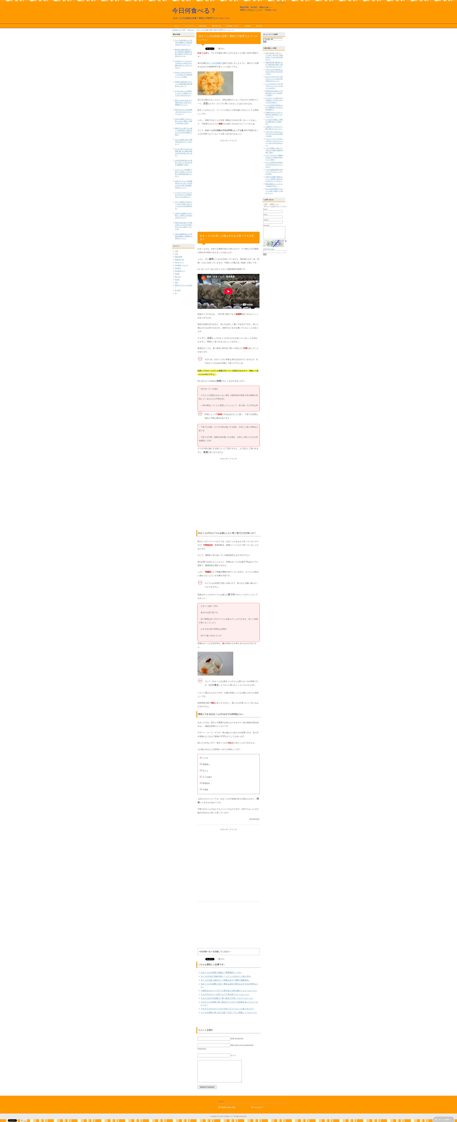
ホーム (177, 26)
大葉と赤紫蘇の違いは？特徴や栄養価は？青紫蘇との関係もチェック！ (183, 236)
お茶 (176, 254)
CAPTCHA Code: (269, 249)
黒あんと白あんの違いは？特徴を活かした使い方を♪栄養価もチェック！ (183, 103)
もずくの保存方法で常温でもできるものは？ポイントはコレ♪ (274, 165)
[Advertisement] (228, 178)
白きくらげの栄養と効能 (215, 63)
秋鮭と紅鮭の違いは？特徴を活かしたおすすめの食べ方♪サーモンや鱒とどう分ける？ (183, 226)
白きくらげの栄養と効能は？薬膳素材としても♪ (221, 973)
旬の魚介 (248, 26)
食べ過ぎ (178, 290)
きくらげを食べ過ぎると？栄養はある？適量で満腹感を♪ (225, 980)
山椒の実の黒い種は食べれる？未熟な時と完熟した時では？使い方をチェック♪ (274, 65)
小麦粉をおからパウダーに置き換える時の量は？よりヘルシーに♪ (229, 991)
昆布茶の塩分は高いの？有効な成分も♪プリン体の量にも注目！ (274, 93)
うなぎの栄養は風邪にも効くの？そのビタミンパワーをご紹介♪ (274, 172)
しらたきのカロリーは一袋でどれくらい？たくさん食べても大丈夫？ (274, 86)
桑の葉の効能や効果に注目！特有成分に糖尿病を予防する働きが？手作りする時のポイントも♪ (183, 53)
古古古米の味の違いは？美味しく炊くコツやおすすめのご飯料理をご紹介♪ (183, 163)
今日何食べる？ (194, 10)
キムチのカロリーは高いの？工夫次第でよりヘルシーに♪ (225, 994)
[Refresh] (286, 241)
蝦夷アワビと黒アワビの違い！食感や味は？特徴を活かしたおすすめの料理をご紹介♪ (183, 131)
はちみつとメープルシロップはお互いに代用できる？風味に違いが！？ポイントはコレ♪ (183, 64)
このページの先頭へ (443, 1119)
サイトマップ (189, 26)
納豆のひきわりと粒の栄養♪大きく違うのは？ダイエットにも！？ (183, 112)
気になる (259, 26)
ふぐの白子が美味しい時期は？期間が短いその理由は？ (274, 122)
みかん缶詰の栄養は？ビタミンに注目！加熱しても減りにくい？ (274, 191)
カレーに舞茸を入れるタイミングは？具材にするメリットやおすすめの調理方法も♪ (183, 205)
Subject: (266, 220)
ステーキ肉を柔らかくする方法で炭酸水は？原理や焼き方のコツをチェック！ (183, 43)
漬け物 (177, 279)
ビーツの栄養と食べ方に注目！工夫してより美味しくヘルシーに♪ (229, 1013)
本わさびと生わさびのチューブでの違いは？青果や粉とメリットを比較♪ (183, 75)
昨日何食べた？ (180, 271)
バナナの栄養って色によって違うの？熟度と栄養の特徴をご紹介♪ (274, 150)
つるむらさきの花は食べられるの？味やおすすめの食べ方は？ (274, 72)
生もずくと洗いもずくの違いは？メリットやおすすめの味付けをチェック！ (274, 79)
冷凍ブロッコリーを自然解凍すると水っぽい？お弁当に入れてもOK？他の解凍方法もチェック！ (183, 184)
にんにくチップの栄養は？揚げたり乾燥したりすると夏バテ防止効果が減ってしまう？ (183, 173)
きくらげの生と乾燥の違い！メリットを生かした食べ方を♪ (226, 976)
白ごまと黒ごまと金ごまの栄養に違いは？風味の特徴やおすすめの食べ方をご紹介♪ (183, 152)
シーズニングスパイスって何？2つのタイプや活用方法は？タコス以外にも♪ (183, 195)
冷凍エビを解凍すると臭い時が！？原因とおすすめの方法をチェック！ (183, 216)
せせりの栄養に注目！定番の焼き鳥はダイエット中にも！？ (183, 142)
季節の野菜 (202, 26)
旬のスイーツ (179, 262)
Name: (265, 209)
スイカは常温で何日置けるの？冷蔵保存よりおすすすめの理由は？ (274, 107)
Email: (265, 214)
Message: (266, 225)
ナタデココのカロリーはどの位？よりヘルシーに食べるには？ (227, 1009)
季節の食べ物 (216, 26)
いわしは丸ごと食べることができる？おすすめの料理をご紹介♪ (274, 134)
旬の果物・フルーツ (232, 26)
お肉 (176, 251)
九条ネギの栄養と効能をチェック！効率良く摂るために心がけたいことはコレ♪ (274, 179)
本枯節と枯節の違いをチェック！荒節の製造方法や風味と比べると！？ (183, 84)
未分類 (177, 274)
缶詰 (176, 282)
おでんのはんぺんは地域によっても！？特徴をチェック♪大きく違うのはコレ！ (183, 93)
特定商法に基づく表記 (228, 1107)
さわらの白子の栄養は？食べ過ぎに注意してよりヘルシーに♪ (227, 998)
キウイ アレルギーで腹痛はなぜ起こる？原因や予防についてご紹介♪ (274, 157)
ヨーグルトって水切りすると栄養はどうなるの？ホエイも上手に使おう (274, 100)
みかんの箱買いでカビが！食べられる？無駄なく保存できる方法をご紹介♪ (183, 121)
